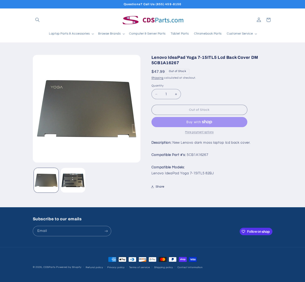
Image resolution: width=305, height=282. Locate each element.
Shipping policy (163, 267)
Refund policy (94, 267)
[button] (37, 20)
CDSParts (49, 267)
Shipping (157, 78)
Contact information (190, 267)
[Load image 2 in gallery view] (73, 180)
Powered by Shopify (68, 267)
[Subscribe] (106, 231)
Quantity (157, 85)
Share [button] (160, 186)
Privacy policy (116, 267)
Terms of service (139, 267)
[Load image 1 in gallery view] (46, 180)
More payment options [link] (199, 132)
